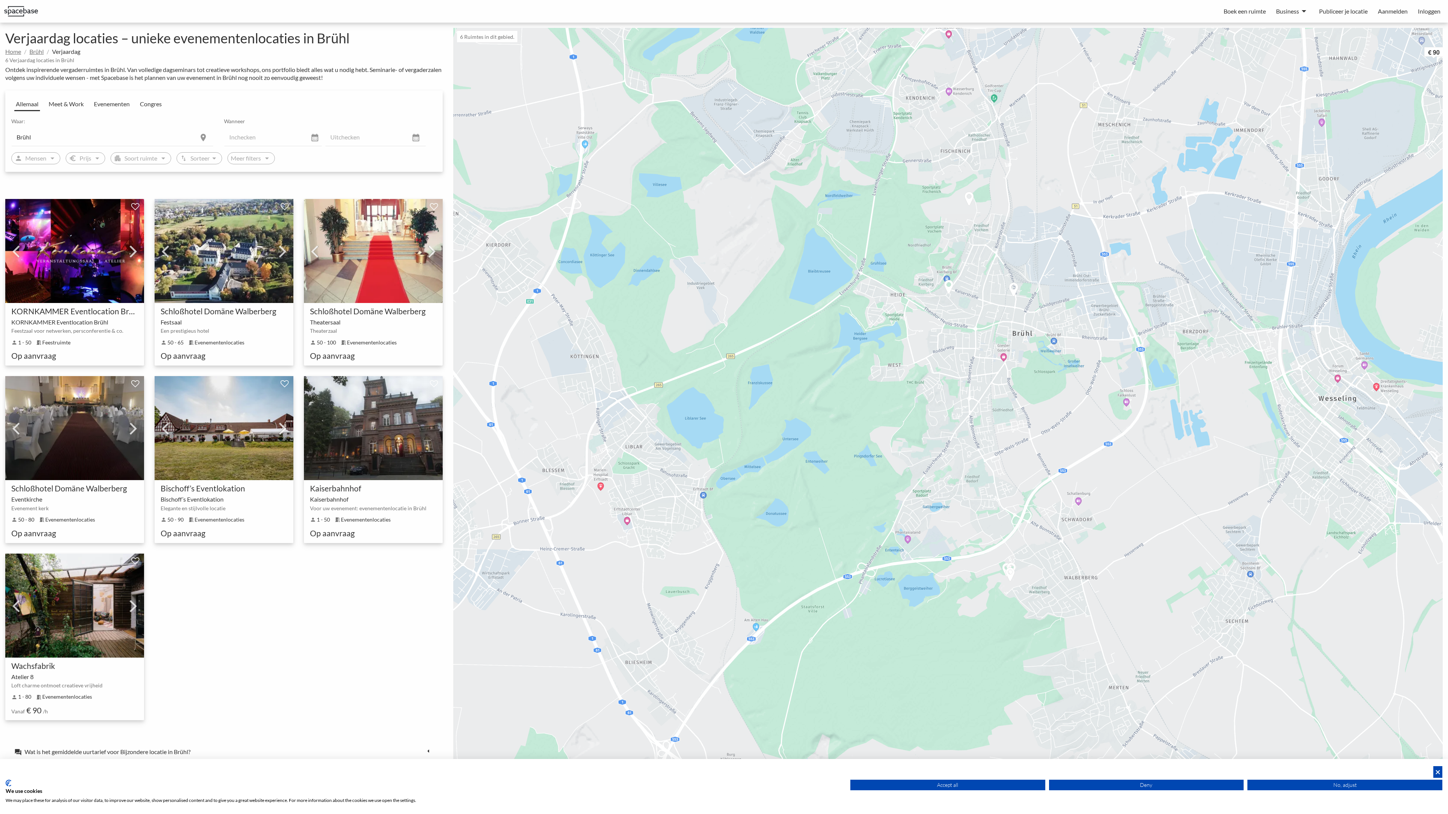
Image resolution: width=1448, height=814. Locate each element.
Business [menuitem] (1287, 11)
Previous (15, 251)
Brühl (36, 51)
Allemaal (27, 103)
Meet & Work (66, 103)
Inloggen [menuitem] (1429, 11)
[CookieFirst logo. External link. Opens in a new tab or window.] (8, 783)
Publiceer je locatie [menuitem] (1343, 11)
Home (13, 51)
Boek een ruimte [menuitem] (1245, 11)
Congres (151, 103)
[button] (1021, 290)
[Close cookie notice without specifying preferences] (1437, 772)
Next (133, 251)
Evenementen (112, 103)
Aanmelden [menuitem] (1393, 11)
